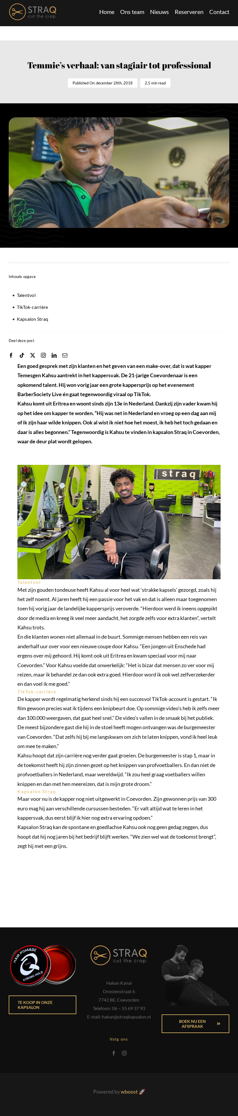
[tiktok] (21, 355)
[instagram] (43, 355)
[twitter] (32, 355)
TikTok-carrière (32, 307)
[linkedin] (54, 355)
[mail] (64, 355)
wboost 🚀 (133, 1091)
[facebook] (11, 355)
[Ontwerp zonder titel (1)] (33, 5)
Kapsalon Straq (32, 319)
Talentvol (26, 295)
